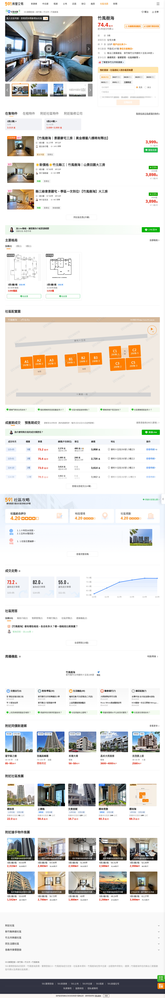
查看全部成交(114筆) (81, 486)
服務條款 (116, 97)
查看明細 (150, 449)
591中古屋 (87, 984)
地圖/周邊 (151, 656)
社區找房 (104, 4)
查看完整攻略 (82, 554)
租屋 (56, 4)
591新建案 (62, 984)
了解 (45, 18)
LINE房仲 (152, 230)
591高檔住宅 (113, 984)
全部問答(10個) (81, 643)
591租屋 (100, 984)
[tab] (13, 423)
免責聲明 (67, 988)
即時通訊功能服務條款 (137, 97)
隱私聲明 (98, 996)
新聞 (115, 4)
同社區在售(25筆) (81, 217)
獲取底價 (152, 150)
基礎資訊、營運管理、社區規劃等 (122, 57)
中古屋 (45, 4)
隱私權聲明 (124, 97)
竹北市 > (47, 12)
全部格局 (154, 240)
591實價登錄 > (30, 12)
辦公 (83, 4)
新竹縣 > (39, 12)
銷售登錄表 (146, 423)
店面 (74, 4)
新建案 (34, 4)
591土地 (75, 984)
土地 (65, 4)
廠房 (93, 4)
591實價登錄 (48, 984)
